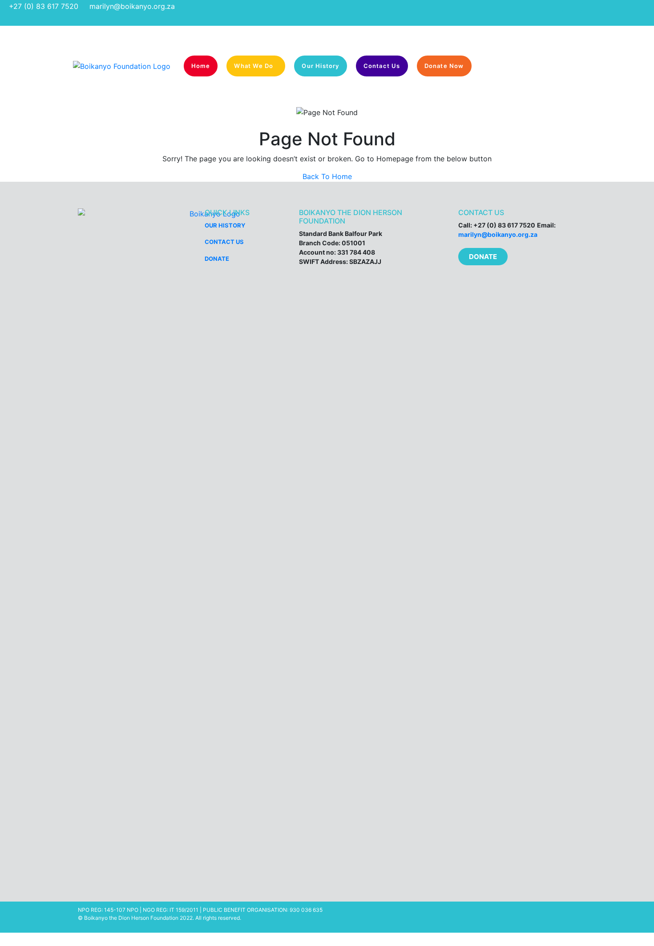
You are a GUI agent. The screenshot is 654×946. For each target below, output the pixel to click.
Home (200, 65)
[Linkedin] (503, 917)
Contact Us (381, 65)
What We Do (253, 65)
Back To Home (327, 176)
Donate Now (444, 65)
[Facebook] (454, 917)
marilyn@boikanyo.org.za (132, 6)
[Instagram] (478, 917)
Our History (320, 65)
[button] (483, 256)
